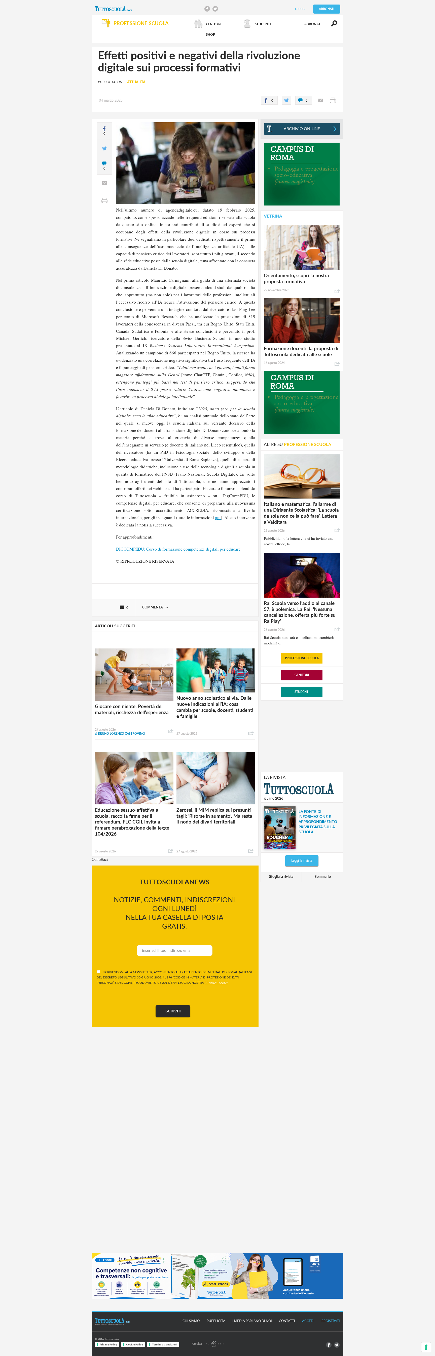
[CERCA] (331, 25)
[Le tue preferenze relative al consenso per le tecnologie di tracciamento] (426, 1347)
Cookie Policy (134, 1344)
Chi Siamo (191, 1321)
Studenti (302, 691)
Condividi (170, 731)
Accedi (300, 9)
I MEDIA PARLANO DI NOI (252, 1321)
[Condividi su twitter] (286, 100)
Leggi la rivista (301, 860)
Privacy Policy (108, 1344)
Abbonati (326, 9)
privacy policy (216, 982)
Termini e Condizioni (164, 1344)
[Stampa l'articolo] (333, 100)
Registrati (330, 1321)
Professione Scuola (302, 658)
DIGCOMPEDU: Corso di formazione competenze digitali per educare (178, 549)
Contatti (287, 1321)
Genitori (302, 675)
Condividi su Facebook (207, 9)
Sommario (323, 877)
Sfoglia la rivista (281, 877)
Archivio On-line (302, 129)
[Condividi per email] (320, 100)
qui (218, 517)
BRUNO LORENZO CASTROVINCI (120, 733)
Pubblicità (216, 1321)
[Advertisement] (302, 735)
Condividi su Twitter (215, 9)
